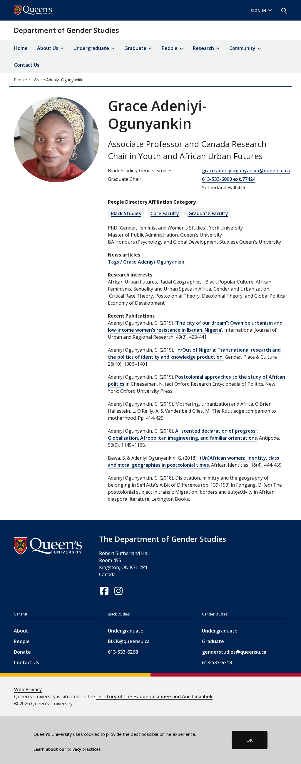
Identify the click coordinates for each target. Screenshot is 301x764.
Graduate (213, 641)
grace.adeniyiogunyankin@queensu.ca (246, 170)
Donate (22, 652)
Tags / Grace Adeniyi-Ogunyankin (146, 262)
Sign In (259, 10)
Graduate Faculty (208, 213)
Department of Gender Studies (66, 30)
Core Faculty (164, 213)
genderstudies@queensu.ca (234, 652)
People (22, 641)
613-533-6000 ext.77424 (228, 179)
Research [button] (204, 48)
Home (21, 48)
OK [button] (249, 740)
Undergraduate (125, 631)
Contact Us (26, 65)
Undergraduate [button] (91, 48)
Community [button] (243, 48)
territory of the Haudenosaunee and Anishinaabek (154, 696)
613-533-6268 (123, 652)
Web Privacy (28, 689)
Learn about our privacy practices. (67, 749)
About (21, 631)
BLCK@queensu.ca (129, 641)
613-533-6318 (217, 662)
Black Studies (126, 213)
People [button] (170, 48)
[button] (282, 10)
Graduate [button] (136, 48)
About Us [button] (48, 48)
